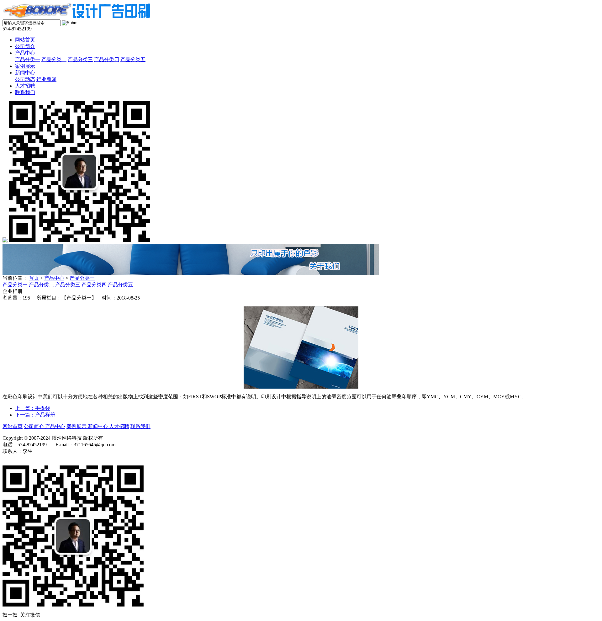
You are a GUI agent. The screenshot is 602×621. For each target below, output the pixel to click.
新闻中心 (25, 72)
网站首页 (25, 39)
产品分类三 (80, 59)
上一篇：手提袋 (32, 408)
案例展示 (25, 66)
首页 (34, 278)
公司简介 (25, 46)
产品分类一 (27, 59)
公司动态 (25, 79)
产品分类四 (106, 59)
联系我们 (25, 92)
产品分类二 (53, 59)
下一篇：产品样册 (35, 414)
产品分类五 (132, 59)
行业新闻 (46, 79)
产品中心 (25, 53)
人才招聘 (25, 85)
